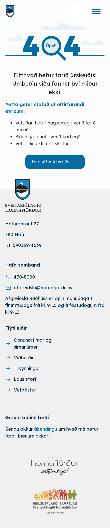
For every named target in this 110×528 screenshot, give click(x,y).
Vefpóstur (25, 390)
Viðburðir (24, 358)
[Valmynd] (96, 11)
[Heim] (11, 11)
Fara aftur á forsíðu (50, 162)
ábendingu (45, 429)
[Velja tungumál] (78, 11)
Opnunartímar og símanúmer (33, 343)
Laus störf (25, 379)
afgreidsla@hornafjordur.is (43, 288)
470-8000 (24, 277)
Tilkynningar (27, 368)
